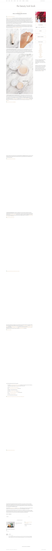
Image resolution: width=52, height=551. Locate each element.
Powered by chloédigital (43, 549)
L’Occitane (40, 48)
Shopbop (40, 54)
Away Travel (40, 44)
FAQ (41, 70)
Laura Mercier (14, 27)
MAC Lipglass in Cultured (15, 327)
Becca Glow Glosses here (13, 214)
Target (40, 55)
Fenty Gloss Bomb (25, 325)
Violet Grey (40, 57)
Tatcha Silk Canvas (19, 27)
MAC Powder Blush (15, 98)
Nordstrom (40, 51)
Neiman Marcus (40, 50)
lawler (10, 534)
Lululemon (40, 49)
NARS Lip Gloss (21, 328)
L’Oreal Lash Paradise (13, 393)
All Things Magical (21, 327)
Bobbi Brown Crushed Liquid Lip (28, 327)
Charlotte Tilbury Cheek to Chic (25, 98)
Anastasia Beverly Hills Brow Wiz (14, 392)
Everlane (40, 47)
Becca (30, 99)
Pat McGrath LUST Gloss (14, 326)
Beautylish (7, 100)
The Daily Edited (40, 56)
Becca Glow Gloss (29, 326)
